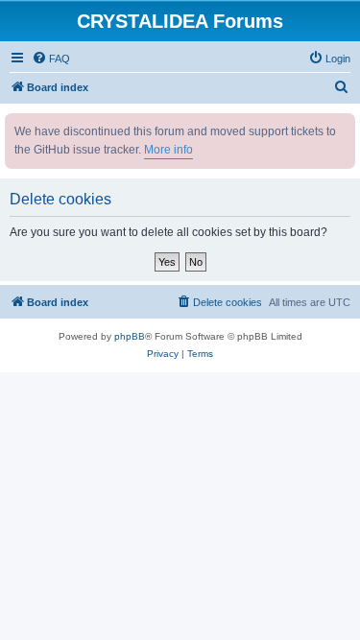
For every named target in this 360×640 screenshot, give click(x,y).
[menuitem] (51, 58)
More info (168, 149)
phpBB (129, 336)
